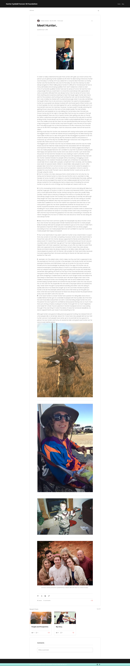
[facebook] (99, 664)
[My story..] (65, 618)
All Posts (32, 10)
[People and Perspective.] (40, 618)
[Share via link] (49, 596)
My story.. (59, 627)
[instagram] (97, 664)
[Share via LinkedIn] (45, 596)
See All (98, 609)
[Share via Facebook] (38, 596)
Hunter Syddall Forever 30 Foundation (21, 4)
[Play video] (65, 53)
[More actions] (92, 21)
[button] (98, 10)
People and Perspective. (40, 627)
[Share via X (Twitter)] (41, 596)
